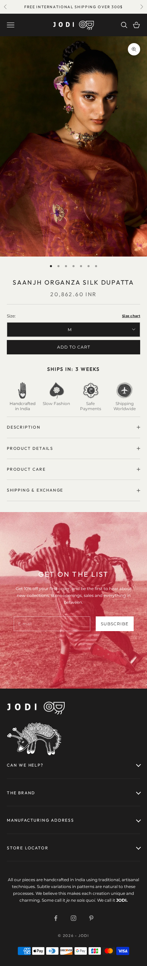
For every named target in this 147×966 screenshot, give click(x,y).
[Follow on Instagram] (73, 918)
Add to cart (73, 347)
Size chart (131, 316)
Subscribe (115, 623)
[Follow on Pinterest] (91, 918)
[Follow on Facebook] (55, 918)
